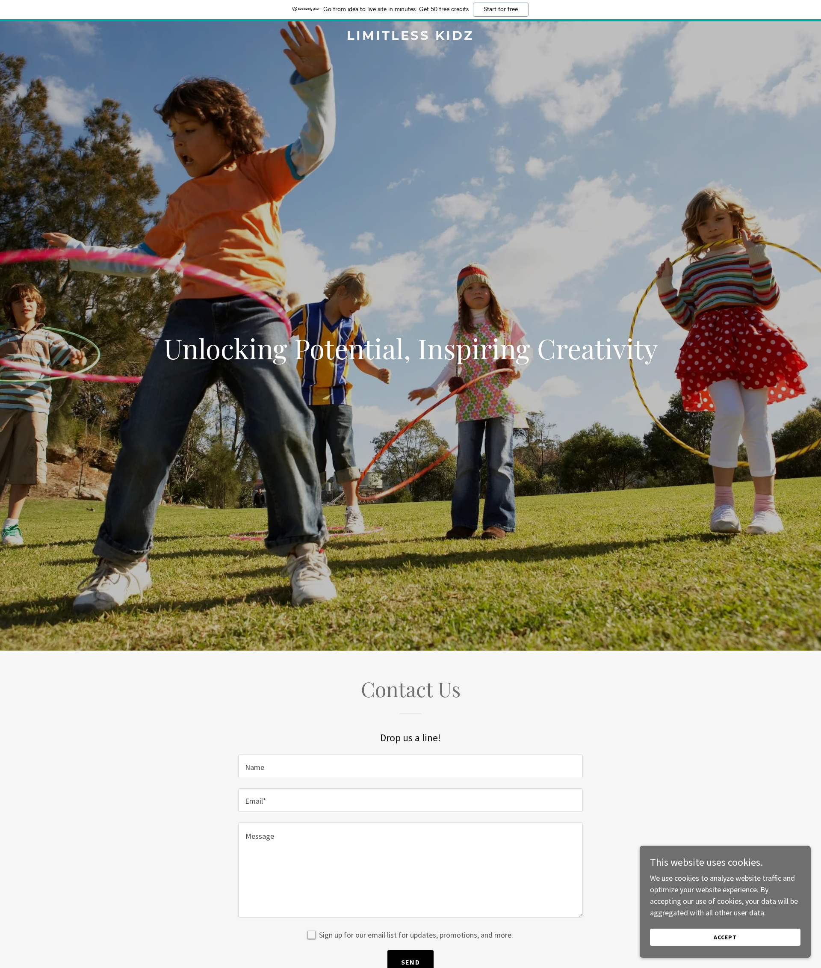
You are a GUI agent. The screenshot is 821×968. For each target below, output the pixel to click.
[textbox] (410, 766)
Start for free (501, 9)
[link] (410, 37)
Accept (725, 937)
